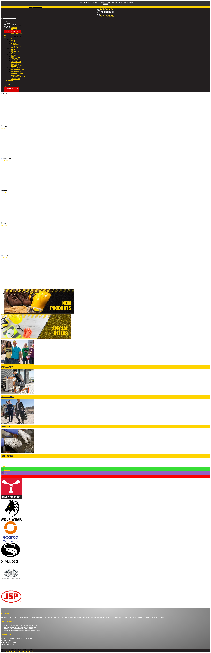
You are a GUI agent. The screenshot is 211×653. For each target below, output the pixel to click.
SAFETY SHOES (7, 397)
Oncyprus (16, 651)
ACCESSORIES (7, 456)
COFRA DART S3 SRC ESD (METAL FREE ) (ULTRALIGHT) (22, 631)
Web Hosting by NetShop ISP (26, 651)
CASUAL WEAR (7, 367)
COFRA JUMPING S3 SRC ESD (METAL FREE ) (18, 629)
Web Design (9, 651)
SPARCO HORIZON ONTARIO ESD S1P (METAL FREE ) (21, 625)
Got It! (105, 4)
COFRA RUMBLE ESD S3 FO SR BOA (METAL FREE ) (20, 627)
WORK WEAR (6, 426)
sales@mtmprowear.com (35, 7)
